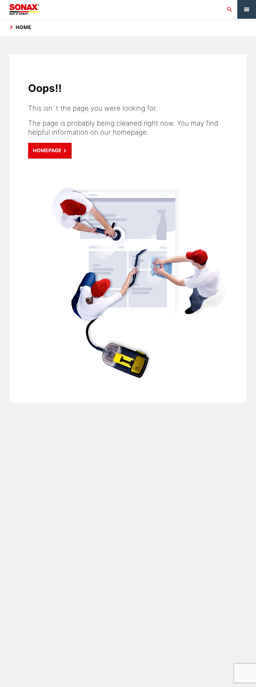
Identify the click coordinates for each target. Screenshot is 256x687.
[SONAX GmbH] (24, 9)
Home (23, 27)
